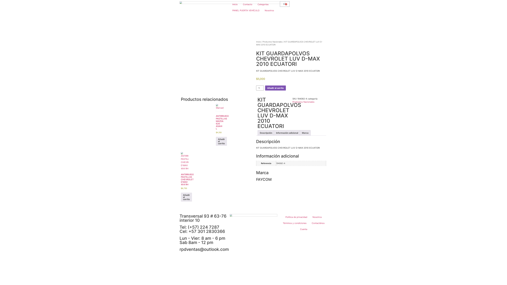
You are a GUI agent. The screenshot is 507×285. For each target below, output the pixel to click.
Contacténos (318, 223)
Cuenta (303, 229)
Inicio (235, 4)
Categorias (263, 4)
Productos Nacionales (273, 42)
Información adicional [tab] (287, 133)
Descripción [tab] (266, 133)
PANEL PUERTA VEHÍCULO (245, 10)
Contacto (247, 4)
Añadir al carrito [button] (221, 141)
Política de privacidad (296, 217)
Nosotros (269, 10)
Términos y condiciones (294, 223)
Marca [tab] (305, 133)
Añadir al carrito (275, 88)
